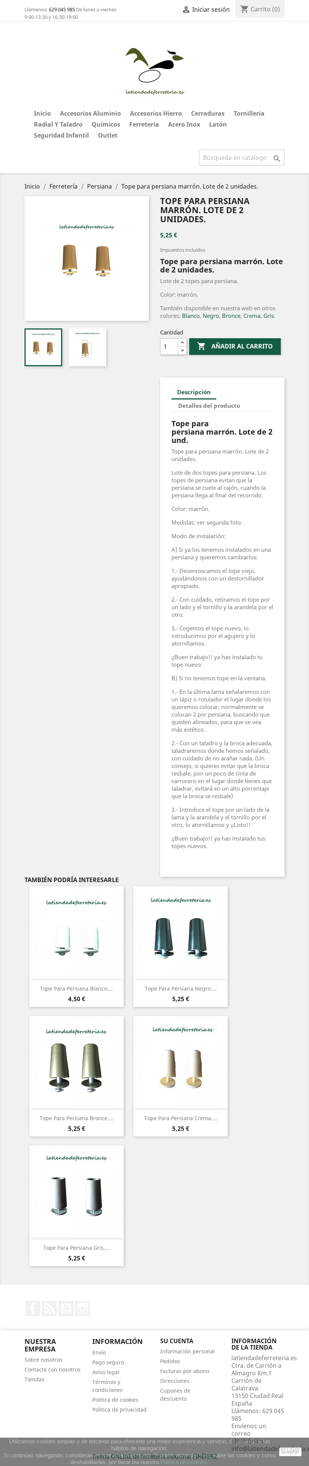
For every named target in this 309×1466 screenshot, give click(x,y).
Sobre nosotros (43, 1359)
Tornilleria (249, 113)
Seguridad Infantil (61, 135)
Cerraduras (208, 113)
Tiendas (34, 1379)
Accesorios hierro (156, 113)
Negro (211, 315)
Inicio (42, 113)
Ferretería (144, 124)
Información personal (187, 1351)
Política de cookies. (184, 1462)
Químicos (106, 124)
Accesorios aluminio (90, 113)
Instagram (82, 1308)
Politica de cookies (115, 1399)
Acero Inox (184, 124)
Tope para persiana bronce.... (76, 1118)
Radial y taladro (58, 124)
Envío (99, 1352)
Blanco (191, 315)
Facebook (32, 1308)
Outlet (108, 135)
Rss (49, 1308)
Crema (251, 315)
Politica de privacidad (119, 1409)
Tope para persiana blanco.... (76, 988)
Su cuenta (176, 1341)
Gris (268, 315)
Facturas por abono (184, 1371)
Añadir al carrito (235, 346)
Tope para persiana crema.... (180, 1118)
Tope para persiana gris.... (76, 1247)
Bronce (231, 315)
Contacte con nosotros (52, 1369)
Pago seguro (108, 1362)
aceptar (290, 1452)
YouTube (65, 1308)
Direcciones (175, 1380)
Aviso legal (105, 1372)
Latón (218, 124)
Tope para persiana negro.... (181, 988)
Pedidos (170, 1361)
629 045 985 (62, 9)
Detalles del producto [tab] (209, 405)
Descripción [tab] (194, 392)
